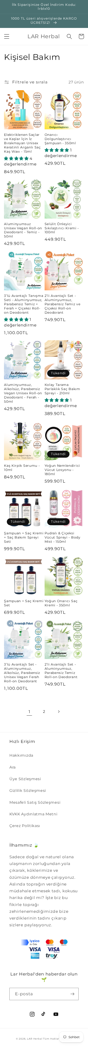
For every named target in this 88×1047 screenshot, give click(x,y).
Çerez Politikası (24, 825)
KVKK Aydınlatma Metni (33, 814)
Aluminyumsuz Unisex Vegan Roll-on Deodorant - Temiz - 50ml (23, 230)
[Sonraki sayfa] (59, 711)
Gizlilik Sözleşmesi (27, 790)
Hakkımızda (21, 755)
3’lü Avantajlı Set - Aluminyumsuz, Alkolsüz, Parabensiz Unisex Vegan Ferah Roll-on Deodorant (22, 673)
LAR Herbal (34, 1038)
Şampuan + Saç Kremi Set (23, 603)
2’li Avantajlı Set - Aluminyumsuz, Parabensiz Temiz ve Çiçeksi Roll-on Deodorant (62, 304)
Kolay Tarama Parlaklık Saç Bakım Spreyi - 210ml (62, 389)
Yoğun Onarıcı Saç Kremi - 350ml (61, 603)
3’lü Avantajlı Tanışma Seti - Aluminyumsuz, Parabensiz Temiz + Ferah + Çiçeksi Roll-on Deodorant (23, 304)
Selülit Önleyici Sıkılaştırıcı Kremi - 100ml (62, 228)
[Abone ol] (72, 994)
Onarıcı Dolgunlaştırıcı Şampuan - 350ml (60, 139)
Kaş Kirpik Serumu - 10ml (22, 468)
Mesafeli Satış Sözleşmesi (34, 802)
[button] (7, 36)
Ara (12, 767)
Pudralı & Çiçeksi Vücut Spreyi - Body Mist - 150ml (62, 537)
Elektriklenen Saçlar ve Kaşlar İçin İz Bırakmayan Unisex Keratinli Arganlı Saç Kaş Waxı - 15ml (22, 143)
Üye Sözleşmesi (25, 778)
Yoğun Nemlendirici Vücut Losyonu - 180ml (62, 470)
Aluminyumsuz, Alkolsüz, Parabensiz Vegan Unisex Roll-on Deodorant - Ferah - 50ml (23, 393)
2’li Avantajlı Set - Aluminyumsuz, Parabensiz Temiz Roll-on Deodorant (61, 671)
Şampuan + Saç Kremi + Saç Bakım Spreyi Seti (23, 537)
